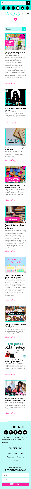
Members (20, 457)
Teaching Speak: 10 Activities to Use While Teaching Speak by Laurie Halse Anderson (15, 54)
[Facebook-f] (13, 8)
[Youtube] (18, 8)
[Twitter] (22, 8)
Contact (15, 461)
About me (10, 457)
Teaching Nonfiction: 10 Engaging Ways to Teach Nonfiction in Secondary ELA (15, 226)
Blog (15, 453)
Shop (22, 453)
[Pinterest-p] (27, 8)
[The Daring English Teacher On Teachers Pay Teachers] (3, 8)
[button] (15, 19)
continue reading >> (10, 83)
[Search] (28, 3)
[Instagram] (8, 8)
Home (9, 453)
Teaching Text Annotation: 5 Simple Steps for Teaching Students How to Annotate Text (15, 277)
